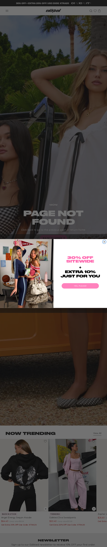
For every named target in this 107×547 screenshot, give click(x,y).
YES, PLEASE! (80, 286)
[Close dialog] (104, 242)
